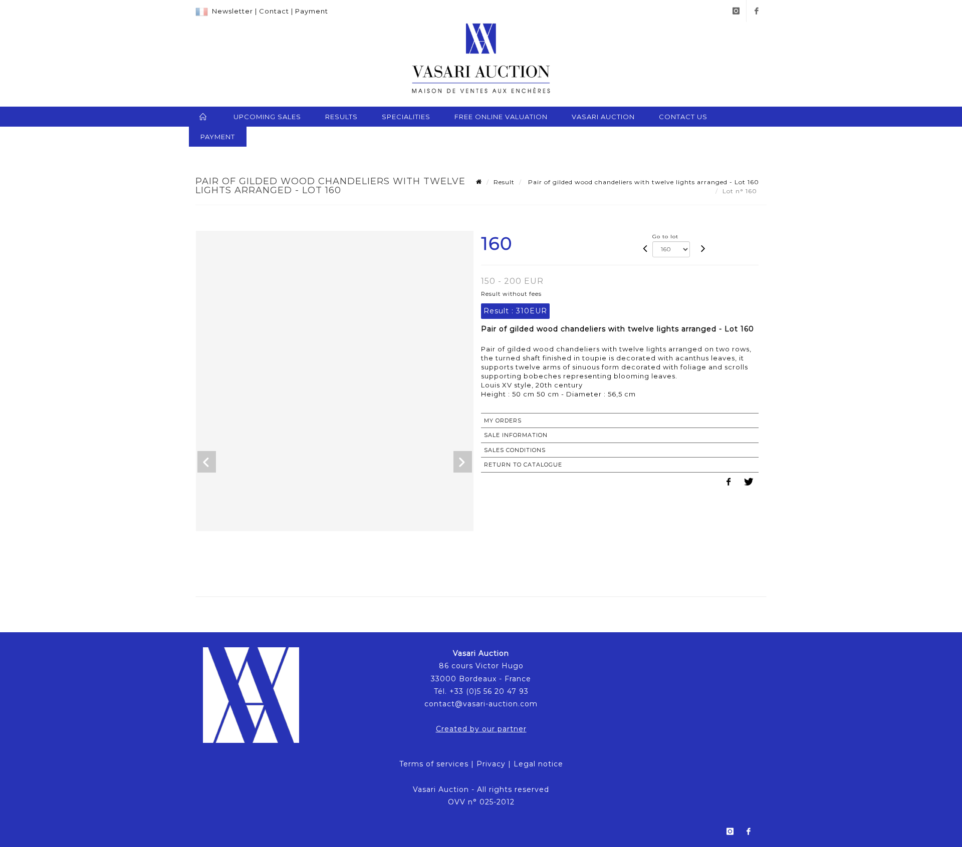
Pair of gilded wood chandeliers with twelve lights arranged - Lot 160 (642, 182)
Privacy (491, 763)
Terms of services (433, 763)
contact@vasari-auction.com (481, 703)
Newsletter (232, 11)
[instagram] (736, 11)
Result (504, 182)
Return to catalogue (523, 464)
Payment (311, 11)
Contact (274, 11)
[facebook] (757, 11)
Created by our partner (481, 728)
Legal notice (538, 763)
